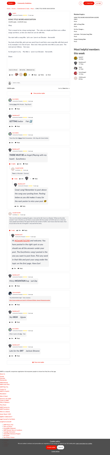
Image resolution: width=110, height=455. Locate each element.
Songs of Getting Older (80, 39)
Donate (2, 376)
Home (8, 8)
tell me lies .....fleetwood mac (27, 70)
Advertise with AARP (5, 398)
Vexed (80, 67)
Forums (14, 8)
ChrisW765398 (19, 168)
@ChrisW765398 (22, 241)
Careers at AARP (4, 400)
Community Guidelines (24, 3)
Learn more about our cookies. (84, 443)
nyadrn (14, 13)
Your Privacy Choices (8, 437)
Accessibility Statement (9, 428)
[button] (88, 3)
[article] (38, 104)
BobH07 (81, 57)
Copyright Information (9, 432)
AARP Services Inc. (5, 407)
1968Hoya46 (82, 77)
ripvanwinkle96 (16, 292)
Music (32, 8)
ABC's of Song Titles (79, 24)
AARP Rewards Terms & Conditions (12, 430)
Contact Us (3, 389)
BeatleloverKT (16, 115)
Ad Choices (6, 435)
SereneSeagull (82, 72)
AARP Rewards (4, 382)
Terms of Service (7, 426)
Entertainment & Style (23, 8)
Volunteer (2, 378)
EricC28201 (15, 99)
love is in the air (13, 70)
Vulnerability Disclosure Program (12, 433)
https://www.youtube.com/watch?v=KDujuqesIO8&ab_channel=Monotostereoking (29, 300)
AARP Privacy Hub (8, 424)
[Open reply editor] (38, 83)
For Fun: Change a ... (79, 29)
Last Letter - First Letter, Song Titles (83, 34)
